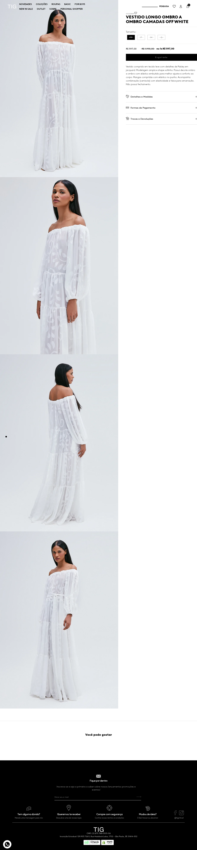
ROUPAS (56, 4)
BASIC (67, 4)
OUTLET (41, 9)
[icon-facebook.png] (175, 814)
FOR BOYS (80, 4)
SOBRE (52, 9)
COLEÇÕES (42, 4)
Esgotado (161, 57)
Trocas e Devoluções (142, 118)
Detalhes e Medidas (142, 96)
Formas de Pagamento (143, 107)
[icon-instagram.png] (181, 814)
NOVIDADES (25, 4)
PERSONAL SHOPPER (71, 9)
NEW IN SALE (26, 9)
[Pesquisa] (155, 6)
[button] (135, 14)
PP (131, 37)
